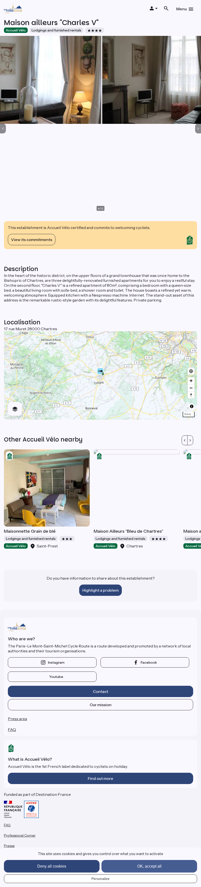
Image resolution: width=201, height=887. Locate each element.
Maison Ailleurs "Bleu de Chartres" (128, 531)
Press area (17, 718)
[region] (100, 375)
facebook (149, 662)
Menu (181, 8)
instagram (56, 662)
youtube (56, 676)
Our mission (101, 704)
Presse (9, 846)
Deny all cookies (51, 866)
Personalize (100, 879)
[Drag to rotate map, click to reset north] (191, 395)
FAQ (12, 729)
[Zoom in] (191, 380)
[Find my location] (191, 371)
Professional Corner (20, 835)
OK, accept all (149, 866)
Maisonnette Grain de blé (30, 531)
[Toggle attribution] (192, 406)
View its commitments (31, 239)
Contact (100, 691)
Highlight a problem (100, 590)
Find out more (100, 778)
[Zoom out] (191, 387)
